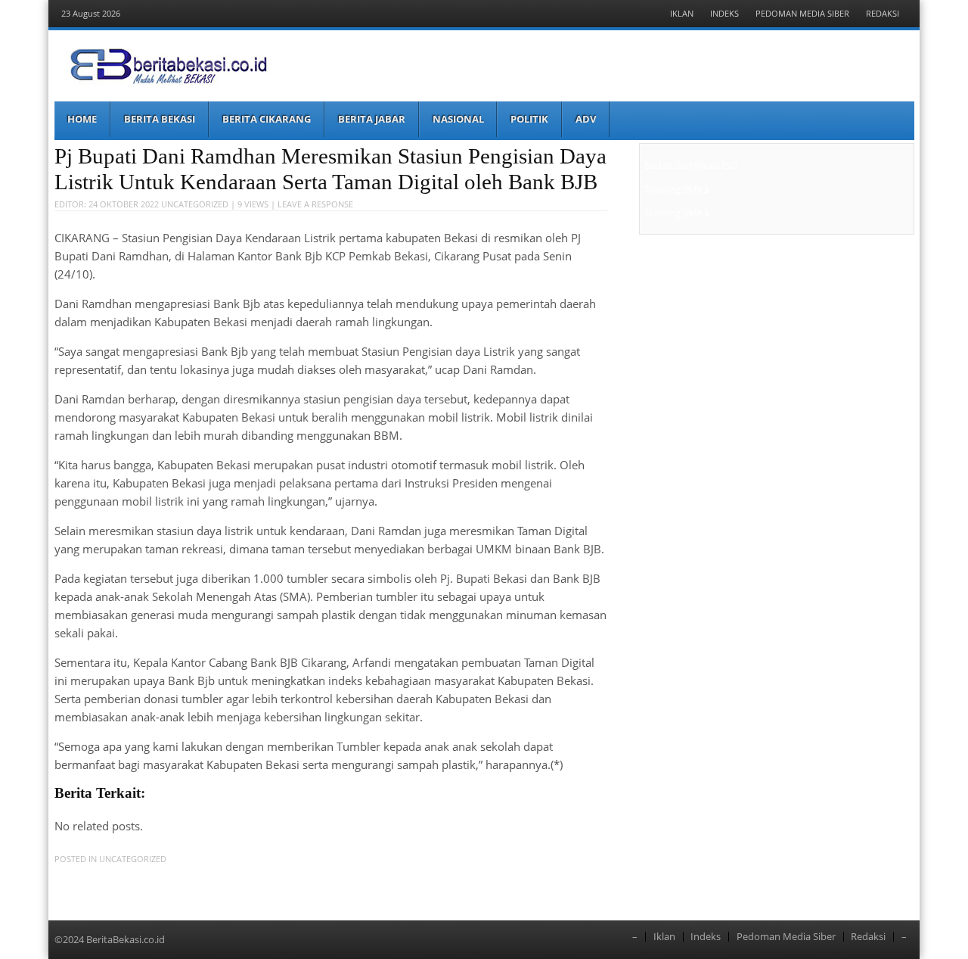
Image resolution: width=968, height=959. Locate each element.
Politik (529, 119)
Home (82, 119)
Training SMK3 (676, 189)
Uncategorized (194, 204)
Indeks (724, 13)
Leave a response (315, 204)
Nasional (458, 119)
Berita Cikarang (266, 119)
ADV (586, 119)
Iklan (681, 13)
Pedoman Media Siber (802, 13)
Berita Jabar (371, 119)
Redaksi (882, 13)
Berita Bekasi (159, 119)
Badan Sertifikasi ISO (690, 165)
